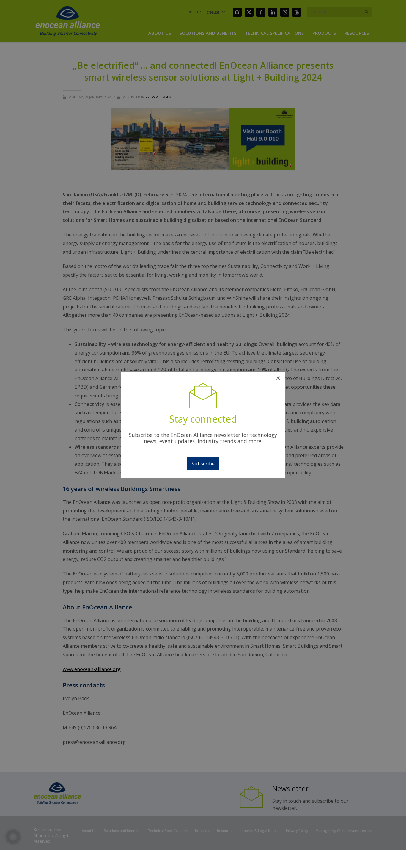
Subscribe (203, 463)
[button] (13, 837)
